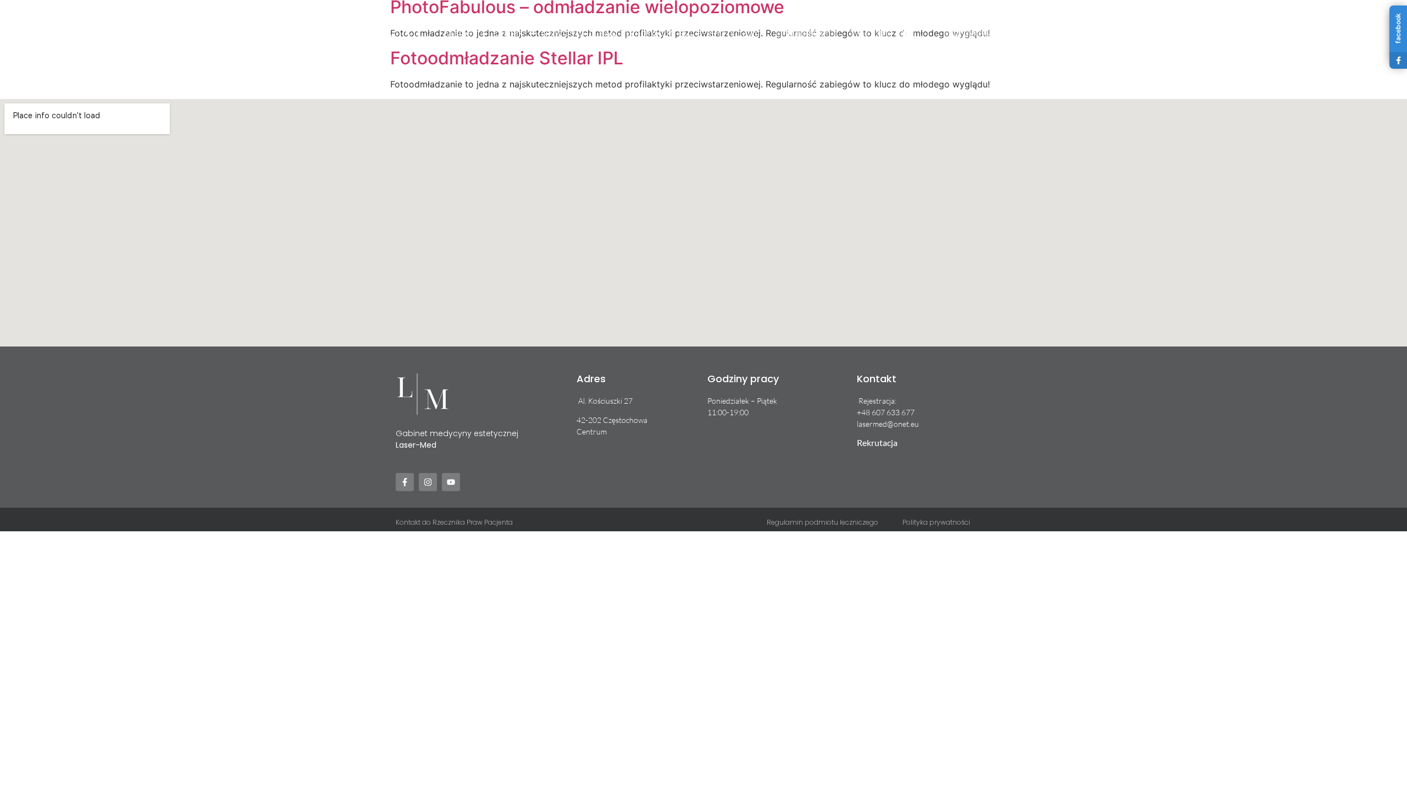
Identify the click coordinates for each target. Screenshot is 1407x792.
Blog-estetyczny (719, 33)
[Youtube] (907, 34)
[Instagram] (883, 34)
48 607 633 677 (888, 412)
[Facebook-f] (860, 34)
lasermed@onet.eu (888, 423)
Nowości (563, 33)
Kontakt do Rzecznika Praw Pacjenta (454, 522)
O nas (603, 33)
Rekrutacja (647, 33)
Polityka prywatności (936, 522)
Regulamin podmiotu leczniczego (822, 522)
